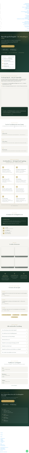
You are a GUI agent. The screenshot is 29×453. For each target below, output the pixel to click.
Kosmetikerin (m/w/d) (26, 24)
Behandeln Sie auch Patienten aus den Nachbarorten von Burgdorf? (11, 349)
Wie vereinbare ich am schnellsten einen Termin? (9, 352)
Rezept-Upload (5, 64)
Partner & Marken (3, 449)
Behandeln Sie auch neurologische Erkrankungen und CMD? (10, 342)
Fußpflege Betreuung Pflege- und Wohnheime (23, 18)
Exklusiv (28, 10)
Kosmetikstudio (27, 3)
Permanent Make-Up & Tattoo (25, 11)
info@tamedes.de (6, 420)
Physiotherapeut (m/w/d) (25, 22)
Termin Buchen (27, 30)
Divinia (28, 13)
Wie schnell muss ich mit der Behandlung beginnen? (9, 333)
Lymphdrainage (27, 12)
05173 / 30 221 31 (6, 415)
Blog (28, 19)
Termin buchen (3, 444)
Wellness (2, 439)
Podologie (2, 442)
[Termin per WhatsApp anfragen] (27, 451)
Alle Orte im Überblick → (14, 385)
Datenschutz (1, 451)
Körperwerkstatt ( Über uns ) (4, 447)
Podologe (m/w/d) (26, 23)
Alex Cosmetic (27, 26)
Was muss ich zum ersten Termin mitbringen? (8, 336)
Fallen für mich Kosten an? (6, 339)
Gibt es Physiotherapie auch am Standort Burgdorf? (9, 330)
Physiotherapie (27, 15)
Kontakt (28, 28)
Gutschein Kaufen (3, 445)
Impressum (5, 451)
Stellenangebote (27, 21)
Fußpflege (27, 6)
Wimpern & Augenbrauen (25, 7)
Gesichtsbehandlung (26, 4)
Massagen (27, 5)
